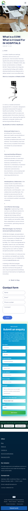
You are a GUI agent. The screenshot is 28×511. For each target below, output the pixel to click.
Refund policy (21, 501)
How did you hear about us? (9, 397)
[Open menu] (25, 2)
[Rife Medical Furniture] (3, 3)
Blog (2, 443)
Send (7, 317)
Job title (4, 351)
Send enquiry (14, 412)
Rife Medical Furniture (13, 499)
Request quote (14, 508)
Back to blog (15, 280)
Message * (5, 385)
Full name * (5, 344)
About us (3, 446)
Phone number (6, 378)
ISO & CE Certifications (7, 453)
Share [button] (5, 50)
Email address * (6, 372)
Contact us (4, 450)
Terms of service (12, 501)
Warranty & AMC (5, 457)
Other (3, 404)
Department (5, 365)
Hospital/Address (6, 358)
